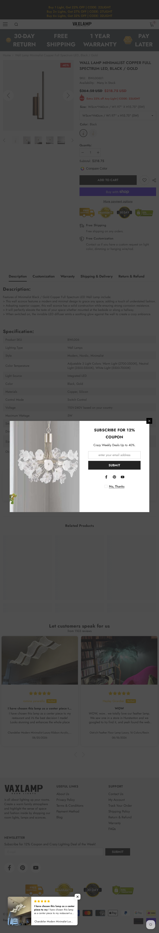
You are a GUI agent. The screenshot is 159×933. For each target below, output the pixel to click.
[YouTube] (122, 477)
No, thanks (116, 486)
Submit (114, 465)
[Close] (149, 421)
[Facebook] (106, 477)
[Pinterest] (114, 477)
